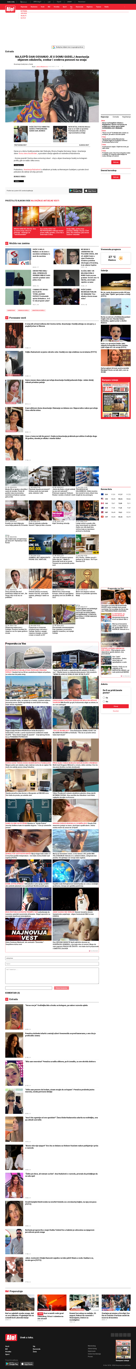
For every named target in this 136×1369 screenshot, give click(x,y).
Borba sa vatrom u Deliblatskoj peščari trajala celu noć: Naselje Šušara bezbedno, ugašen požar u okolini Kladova (115, 320)
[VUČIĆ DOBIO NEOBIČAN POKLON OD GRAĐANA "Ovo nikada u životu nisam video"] (66, 297)
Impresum (91, 1351)
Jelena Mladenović (42, 66)
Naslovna (34, 7)
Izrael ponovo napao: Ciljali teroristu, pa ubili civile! (115, 147)
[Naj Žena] (49, 2)
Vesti (42, 7)
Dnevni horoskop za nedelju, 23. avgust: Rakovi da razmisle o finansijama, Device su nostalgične (82, 1316)
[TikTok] (121, 1335)
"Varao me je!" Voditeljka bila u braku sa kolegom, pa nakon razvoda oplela (56, 1005)
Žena (35, 1352)
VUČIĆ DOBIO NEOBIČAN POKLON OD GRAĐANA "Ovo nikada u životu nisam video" (89, 294)
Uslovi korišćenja (94, 1354)
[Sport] (69, 2)
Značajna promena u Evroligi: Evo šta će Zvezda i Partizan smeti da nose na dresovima (116, 1315)
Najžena (89, 7)
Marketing (92, 1346)
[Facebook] (112, 1335)
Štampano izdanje (110, 380)
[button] (66, 66)
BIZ (49, 7)
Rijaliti (23, 15)
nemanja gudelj (23, 310)
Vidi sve (115, 162)
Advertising (92, 1349)
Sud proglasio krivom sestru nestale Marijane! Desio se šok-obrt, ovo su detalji (115, 370)
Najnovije (24, 7)
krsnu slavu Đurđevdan (28, 153)
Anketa (104, 684)
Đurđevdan (11, 310)
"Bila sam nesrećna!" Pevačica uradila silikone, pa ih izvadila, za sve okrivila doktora (60, 1061)
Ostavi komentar (61, 988)
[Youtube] (125, 1335)
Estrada (24, 11)
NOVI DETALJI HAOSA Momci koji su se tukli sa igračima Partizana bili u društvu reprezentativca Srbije (79, 130)
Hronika (56, 7)
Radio (107, 7)
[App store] (90, 191)
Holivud (24, 13)
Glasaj (116, 706)
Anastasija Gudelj (38, 310)
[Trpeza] (59, 2)
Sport (65, 7)
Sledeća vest (84, 145)
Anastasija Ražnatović (32, 169)
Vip (71, 7)
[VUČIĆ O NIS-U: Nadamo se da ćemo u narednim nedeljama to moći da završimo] (18, 256)
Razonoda (79, 7)
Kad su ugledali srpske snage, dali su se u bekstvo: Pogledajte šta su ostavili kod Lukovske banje (19, 1315)
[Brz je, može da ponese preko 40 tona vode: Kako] (116, 282)
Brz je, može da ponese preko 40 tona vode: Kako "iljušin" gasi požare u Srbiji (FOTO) (115, 294)
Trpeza (98, 7)
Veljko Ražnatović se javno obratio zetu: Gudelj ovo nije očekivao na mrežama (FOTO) (61, 352)
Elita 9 (23, 18)
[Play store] (75, 191)
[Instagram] (116, 1335)
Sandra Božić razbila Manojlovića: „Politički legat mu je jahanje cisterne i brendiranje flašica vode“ (114, 140)
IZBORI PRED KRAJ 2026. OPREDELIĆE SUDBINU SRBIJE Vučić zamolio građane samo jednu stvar (41, 275)
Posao (90, 1357)
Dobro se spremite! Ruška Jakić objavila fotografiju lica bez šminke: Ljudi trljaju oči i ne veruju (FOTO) (114, 345)
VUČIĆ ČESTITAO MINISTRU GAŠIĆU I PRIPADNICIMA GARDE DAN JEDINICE (39, 129)
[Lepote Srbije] (37, 2)
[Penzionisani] (82, 2)
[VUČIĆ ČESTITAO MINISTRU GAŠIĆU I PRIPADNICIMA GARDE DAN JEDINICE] (21, 134)
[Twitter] (129, 1335)
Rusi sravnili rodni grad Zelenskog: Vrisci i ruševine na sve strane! (50, 1316)
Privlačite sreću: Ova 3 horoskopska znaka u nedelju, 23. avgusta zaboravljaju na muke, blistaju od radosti (116, 154)
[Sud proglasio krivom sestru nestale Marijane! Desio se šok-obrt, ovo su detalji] (116, 357)
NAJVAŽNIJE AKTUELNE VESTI (45, 200)
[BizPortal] (23, 2)
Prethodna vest (20, 145)
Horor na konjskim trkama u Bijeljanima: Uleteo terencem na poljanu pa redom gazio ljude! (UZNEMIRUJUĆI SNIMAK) (114, 125)
